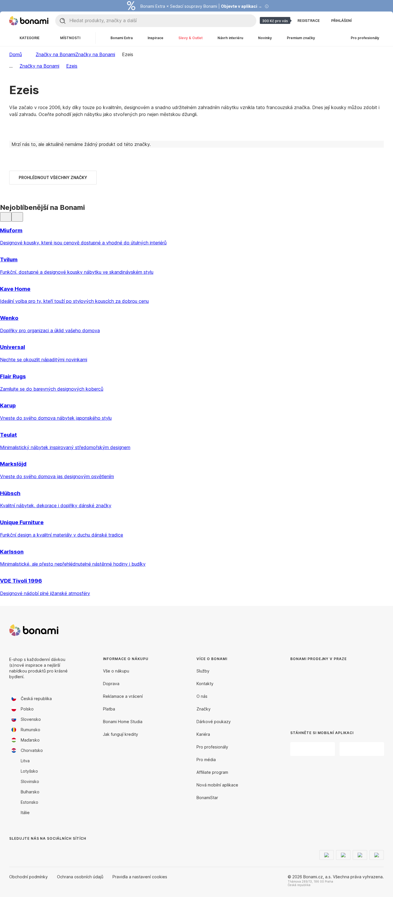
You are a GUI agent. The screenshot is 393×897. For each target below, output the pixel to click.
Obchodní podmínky (28, 876)
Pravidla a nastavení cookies (139, 876)
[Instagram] (27, 850)
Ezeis (71, 66)
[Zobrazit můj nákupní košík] (379, 20)
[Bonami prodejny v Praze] (331, 691)
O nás (202, 696)
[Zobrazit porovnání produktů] (365, 20)
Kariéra (203, 734)
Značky (204, 708)
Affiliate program (212, 772)
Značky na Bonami (95, 54)
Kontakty (205, 683)
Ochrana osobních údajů (80, 876)
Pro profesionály (212, 746)
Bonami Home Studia (122, 721)
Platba (109, 708)
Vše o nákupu (116, 670)
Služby (203, 670)
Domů (15, 54)
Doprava (111, 683)
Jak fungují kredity (120, 734)
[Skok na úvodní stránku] (28, 20)
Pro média (206, 759)
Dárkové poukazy (214, 721)
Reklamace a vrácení (123, 696)
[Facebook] (13, 850)
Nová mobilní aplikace (217, 784)
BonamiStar (207, 797)
